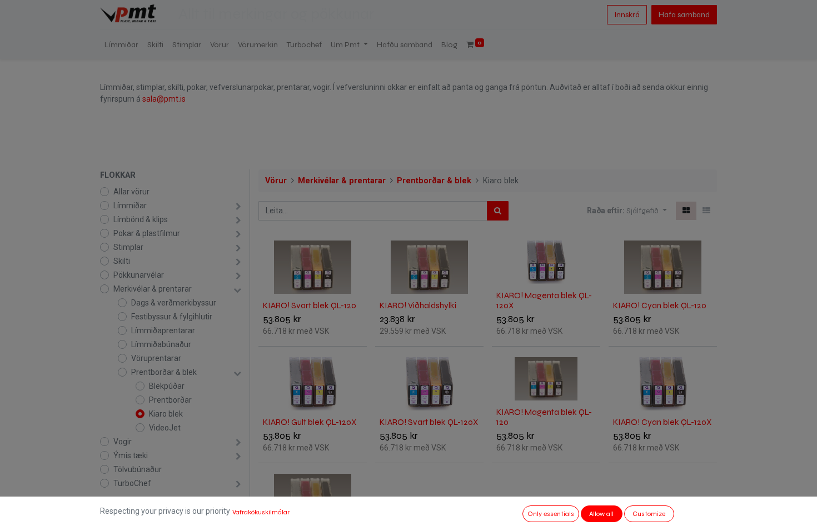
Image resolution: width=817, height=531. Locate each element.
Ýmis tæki (130, 455)
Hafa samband (684, 14)
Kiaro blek (166, 413)
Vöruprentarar (156, 358)
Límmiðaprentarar (163, 330)
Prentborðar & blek (164, 372)
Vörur (276, 181)
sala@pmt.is (164, 98)
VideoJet (165, 427)
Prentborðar (170, 399)
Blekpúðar (167, 386)
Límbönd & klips (140, 219)
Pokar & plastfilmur (146, 233)
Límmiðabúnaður (161, 344)
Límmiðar (130, 205)
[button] (646, 211)
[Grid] (686, 211)
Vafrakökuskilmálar (261, 512)
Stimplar (128, 247)
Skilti (121, 261)
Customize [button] (648, 514)
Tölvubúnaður (137, 469)
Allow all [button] (601, 514)
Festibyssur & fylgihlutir (171, 316)
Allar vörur (131, 191)
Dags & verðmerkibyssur (173, 302)
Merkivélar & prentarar (152, 288)
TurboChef (132, 483)
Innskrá (627, 14)
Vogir (122, 441)
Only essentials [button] (550, 514)
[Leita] (498, 211)
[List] (706, 211)
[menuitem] (121, 44)
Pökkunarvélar (138, 274)
